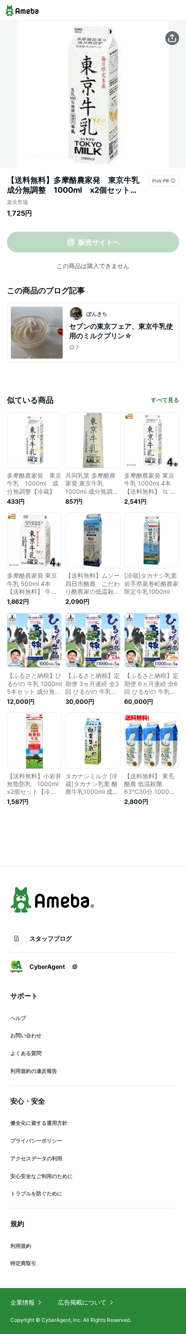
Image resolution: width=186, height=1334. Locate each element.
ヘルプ (18, 1018)
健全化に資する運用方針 (38, 1123)
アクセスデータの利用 (36, 1158)
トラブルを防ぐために (36, 1193)
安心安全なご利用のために (41, 1176)
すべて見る (165, 399)
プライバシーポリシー (36, 1140)
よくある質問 (26, 1053)
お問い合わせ (26, 1035)
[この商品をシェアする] (172, 38)
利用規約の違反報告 (33, 1071)
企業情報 (22, 1302)
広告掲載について (82, 1302)
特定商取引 (23, 1263)
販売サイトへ (99, 242)
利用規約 (20, 1246)
